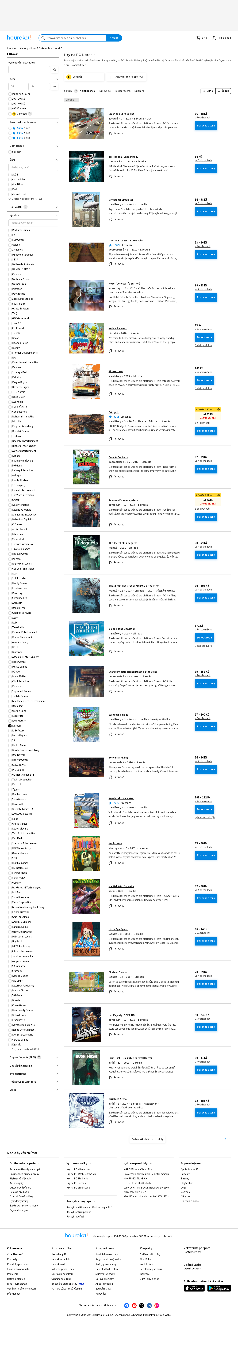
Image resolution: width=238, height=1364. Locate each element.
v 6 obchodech (202, 117)
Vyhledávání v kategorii (21, 63)
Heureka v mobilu (60, 1259)
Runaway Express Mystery (123, 500)
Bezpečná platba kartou (64, 1284)
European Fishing (118, 715)
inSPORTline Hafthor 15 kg (138, 1169)
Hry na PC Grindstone (78, 1187)
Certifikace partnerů (151, 1269)
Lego (183, 1187)
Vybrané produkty (136, 1163)
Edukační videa (103, 1289)
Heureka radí (58, 1264)
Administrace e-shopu (107, 1254)
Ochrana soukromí (61, 1279)
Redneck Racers (118, 328)
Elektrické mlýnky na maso (24, 1206)
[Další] (229, 1140)
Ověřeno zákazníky (150, 1254)
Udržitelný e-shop (149, 1279)
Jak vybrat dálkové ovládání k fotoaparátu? (89, 1207)
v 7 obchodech (202, 718)
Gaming (24, 48)
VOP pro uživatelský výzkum (66, 1289)
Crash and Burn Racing (121, 114)
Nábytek (185, 1196)
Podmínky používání (18, 1264)
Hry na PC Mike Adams (79, 1169)
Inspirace (145, 1274)
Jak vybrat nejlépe (79, 1201)
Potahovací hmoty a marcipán (25, 1169)
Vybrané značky (77, 1163)
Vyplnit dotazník (192, 1268)
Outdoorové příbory (20, 1187)
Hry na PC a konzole (40, 48)
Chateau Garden (118, 972)
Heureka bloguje (16, 1279)
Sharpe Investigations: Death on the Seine (133, 672)
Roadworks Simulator (121, 798)
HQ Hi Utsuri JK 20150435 (137, 1183)
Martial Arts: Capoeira (121, 886)
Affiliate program (104, 1284)
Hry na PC (57, 48)
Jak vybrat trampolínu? (79, 1212)
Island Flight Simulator (122, 629)
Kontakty (12, 1259)
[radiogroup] (33, 133)
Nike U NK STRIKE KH (135, 1178)
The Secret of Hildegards (123, 543)
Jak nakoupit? (58, 1254)
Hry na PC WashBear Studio (82, 1174)
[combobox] (72, 38)
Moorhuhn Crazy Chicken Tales (126, 240)
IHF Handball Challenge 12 (124, 157)
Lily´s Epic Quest (118, 929)
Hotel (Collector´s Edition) (124, 284)
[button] (29, 69)
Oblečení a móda (190, 1201)
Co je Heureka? (15, 1254)
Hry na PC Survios (76, 1183)
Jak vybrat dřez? (75, 1216)
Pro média (12, 1274)
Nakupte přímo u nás (62, 1269)
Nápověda (100, 1294)
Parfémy (185, 1174)
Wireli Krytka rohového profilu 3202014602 (146, 1196)
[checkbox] (9, 94)
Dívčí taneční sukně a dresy (24, 1174)
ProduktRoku (147, 1264)
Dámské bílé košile (19, 1192)
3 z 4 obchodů (202, 423)
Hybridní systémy (19, 1201)
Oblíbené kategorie (23, 1163)
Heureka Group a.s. (103, 1315)
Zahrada (185, 1192)
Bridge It (114, 412)
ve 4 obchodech (203, 289)
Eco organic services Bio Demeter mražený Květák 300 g (147, 1174)
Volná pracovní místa (18, 1269)
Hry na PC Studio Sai (78, 1178)
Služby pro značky (105, 1274)
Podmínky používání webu (157, 1315)
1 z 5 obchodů (202, 509)
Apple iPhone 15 (189, 1169)
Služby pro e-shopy (105, 1264)
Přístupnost (13, 1294)
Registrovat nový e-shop (108, 1259)
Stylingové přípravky (21, 1178)
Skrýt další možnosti (23, 1049)
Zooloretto (115, 843)
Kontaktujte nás (192, 1252)
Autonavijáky (17, 1183)
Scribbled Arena (118, 1099)
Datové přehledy (104, 1279)
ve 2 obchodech (203, 160)
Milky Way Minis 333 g (135, 1192)
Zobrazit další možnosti (24, 198)
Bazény (185, 1178)
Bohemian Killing (118, 758)
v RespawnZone (203, 329)
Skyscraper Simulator (121, 200)
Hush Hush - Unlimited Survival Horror (130, 1058)
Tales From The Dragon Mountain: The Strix (134, 586)
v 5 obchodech (202, 675)
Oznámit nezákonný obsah (21, 1289)
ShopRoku (145, 1259)
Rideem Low (116, 371)
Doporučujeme (191, 1163)
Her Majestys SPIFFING (122, 1015)
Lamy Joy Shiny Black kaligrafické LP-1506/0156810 (147, 1187)
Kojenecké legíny (19, 1210)
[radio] (9, 128)
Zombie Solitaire (118, 457)
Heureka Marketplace (107, 1269)
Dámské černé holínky (21, 1196)
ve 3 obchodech (203, 847)
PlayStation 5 (188, 1183)
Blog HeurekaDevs (17, 1284)
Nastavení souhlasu (62, 1274)
